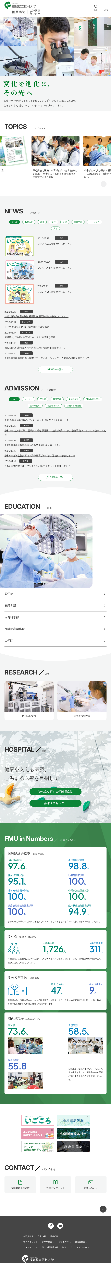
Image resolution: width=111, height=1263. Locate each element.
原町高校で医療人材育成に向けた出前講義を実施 (29, 337)
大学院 (8, 640)
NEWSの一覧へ (55, 369)
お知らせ (29, 222)
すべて (15, 222)
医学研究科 (35, 405)
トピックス (94, 222)
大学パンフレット (55, 1188)
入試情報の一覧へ (55, 477)
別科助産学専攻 (93, 399)
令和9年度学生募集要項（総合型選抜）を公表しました (32, 445)
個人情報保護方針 (50, 1247)
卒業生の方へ (64, 1242)
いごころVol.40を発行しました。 (54, 291)
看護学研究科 (53, 405)
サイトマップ (83, 1247)
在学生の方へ (48, 1242)
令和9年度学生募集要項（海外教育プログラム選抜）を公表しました (39, 455)
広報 (55, 228)
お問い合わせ (91, 1188)
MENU (106, 10)
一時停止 (104, 184)
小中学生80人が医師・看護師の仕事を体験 (26, 326)
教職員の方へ (81, 1242)
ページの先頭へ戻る (103, 1209)
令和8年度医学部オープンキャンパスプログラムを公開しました (37, 465)
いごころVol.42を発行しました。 (55, 243)
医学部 (43, 399)
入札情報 (42, 1236)
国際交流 (78, 222)
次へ (103, 150)
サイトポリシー (30, 1247)
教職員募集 (28, 1236)
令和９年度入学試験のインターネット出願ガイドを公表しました (38, 420)
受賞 (65, 222)
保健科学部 (73, 399)
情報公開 (54, 1236)
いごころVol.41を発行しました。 (55, 267)
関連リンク (67, 1247)
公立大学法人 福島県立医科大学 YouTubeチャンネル (60, 1226)
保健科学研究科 (74, 405)
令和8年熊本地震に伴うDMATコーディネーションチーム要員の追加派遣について (46, 358)
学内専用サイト (30, 1242)
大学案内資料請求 (20, 1188)
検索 (95, 10)
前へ (7, 150)
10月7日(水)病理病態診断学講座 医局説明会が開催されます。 (36, 316)
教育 (42, 222)
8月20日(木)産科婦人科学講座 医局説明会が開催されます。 (35, 347)
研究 (53, 222)
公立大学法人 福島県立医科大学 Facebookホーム (51, 1226)
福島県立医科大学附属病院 (55, 791)
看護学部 (57, 399)
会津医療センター (55, 803)
